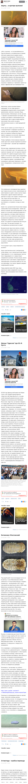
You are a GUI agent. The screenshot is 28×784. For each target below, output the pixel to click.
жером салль (14, 498)
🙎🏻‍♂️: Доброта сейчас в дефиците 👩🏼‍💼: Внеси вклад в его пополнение (10, 735)
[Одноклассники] (23, 309)
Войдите (15, 337)
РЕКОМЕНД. (12, 782)
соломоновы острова (20, 306)
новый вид (21, 741)
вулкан (3, 306)
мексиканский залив (12, 741)
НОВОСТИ (2, 782)
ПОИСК (7, 782)
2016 (19, 498)
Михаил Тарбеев (7, 1)
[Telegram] (24, 309)
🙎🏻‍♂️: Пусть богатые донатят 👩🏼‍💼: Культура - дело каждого (9, 301)
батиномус (4, 741)
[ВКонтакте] (21, 309)
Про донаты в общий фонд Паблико (7, 495)
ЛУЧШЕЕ (20, 782)
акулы (7, 306)
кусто (3, 498)
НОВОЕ (16, 782)
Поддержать (22, 1)
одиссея (7, 498)
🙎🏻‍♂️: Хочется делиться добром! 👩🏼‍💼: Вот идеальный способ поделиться (11, 493)
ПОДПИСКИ (25, 782)
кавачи (12, 306)
